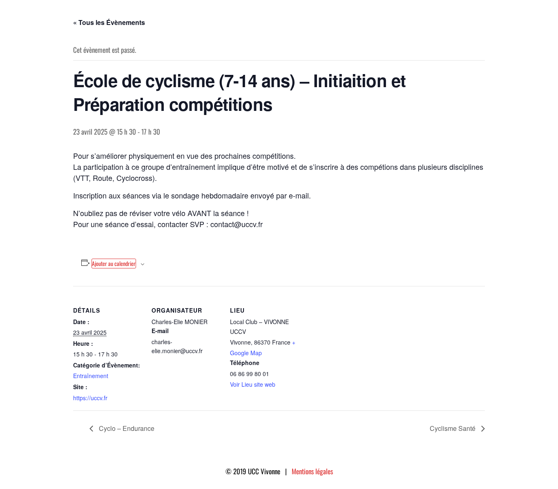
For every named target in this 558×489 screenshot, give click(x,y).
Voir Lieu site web (252, 384)
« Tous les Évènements (109, 22)
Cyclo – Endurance (125, 428)
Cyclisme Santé (453, 428)
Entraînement (90, 376)
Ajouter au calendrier (114, 263)
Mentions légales (312, 471)
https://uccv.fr (90, 398)
